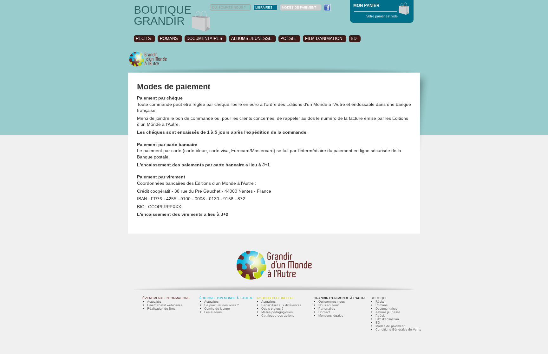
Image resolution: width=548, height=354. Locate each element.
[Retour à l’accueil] (148, 66)
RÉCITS (143, 38)
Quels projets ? (272, 308)
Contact (324, 312)
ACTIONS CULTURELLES (276, 298)
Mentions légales (330, 315)
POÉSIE (288, 38)
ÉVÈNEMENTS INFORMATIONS (166, 298)
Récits (379, 301)
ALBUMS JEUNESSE (251, 38)
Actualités (154, 301)
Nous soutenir (328, 305)
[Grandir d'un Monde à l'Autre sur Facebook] (327, 7)
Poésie (380, 315)
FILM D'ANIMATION (323, 38)
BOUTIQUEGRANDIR (162, 15)
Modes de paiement (390, 326)
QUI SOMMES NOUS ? (229, 7)
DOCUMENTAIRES (204, 38)
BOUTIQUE (379, 298)
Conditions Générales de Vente (398, 329)
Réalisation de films (161, 308)
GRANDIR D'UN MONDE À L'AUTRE (340, 298)
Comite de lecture (217, 308)
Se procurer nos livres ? (221, 305)
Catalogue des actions (277, 315)
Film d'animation (387, 319)
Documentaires (386, 308)
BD (353, 38)
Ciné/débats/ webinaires (164, 305)
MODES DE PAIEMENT (299, 7)
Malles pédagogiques (277, 312)
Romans (381, 305)
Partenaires (326, 308)
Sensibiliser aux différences (281, 305)
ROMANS (169, 38)
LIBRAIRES (263, 7)
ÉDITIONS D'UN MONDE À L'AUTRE (226, 298)
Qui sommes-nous (331, 301)
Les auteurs (213, 312)
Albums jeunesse (388, 312)
